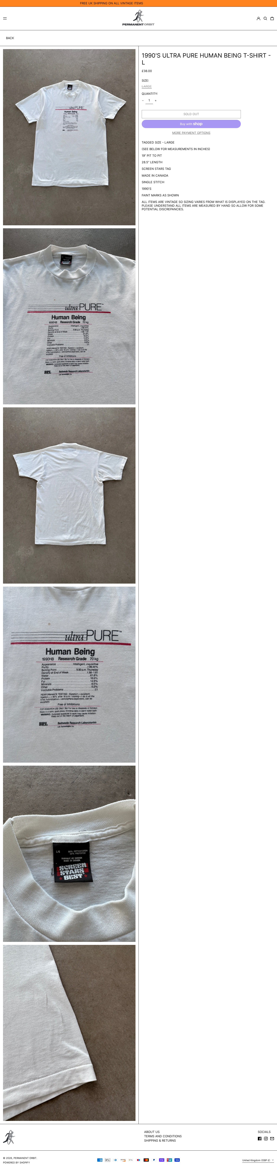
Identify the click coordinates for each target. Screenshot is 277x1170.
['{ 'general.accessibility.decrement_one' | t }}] (142, 100)
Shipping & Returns (160, 1140)
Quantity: (150, 94)
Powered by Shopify (16, 1162)
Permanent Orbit (25, 1158)
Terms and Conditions (163, 1136)
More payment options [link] (191, 133)
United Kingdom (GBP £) (256, 1160)
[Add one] (155, 100)
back (10, 38)
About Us (152, 1132)
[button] (265, 18)
